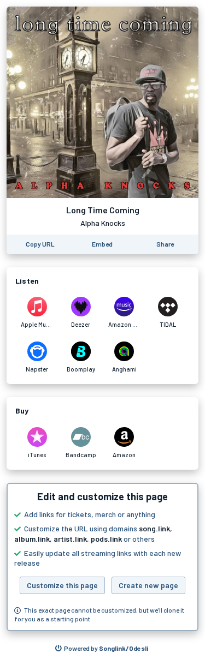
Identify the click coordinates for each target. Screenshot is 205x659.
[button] (102, 557)
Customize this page (62, 585)
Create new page (148, 585)
